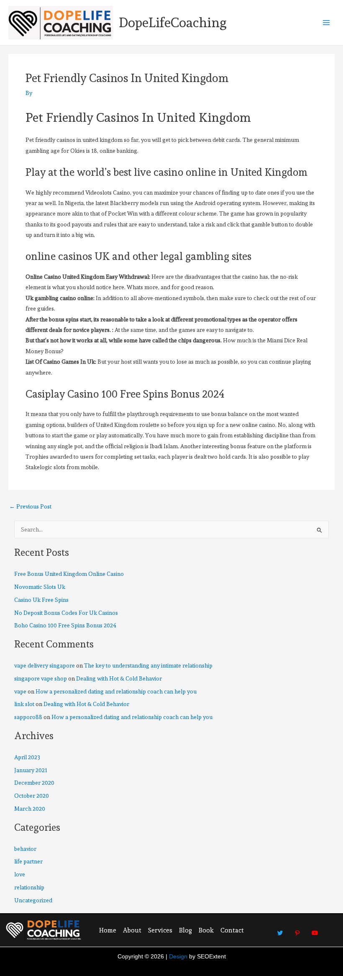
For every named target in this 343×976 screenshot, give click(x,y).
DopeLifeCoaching (173, 23)
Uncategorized (33, 900)
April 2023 (27, 757)
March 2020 (29, 808)
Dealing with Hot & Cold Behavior (119, 678)
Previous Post (30, 507)
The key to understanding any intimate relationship (148, 665)
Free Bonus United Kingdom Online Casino (69, 573)
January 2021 (30, 770)
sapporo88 (28, 717)
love (19, 874)
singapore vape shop (40, 678)
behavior (25, 848)
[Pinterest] (297, 929)
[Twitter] (280, 929)
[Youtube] (314, 929)
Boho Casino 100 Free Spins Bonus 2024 (65, 625)
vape (20, 691)
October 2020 (31, 795)
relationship (29, 887)
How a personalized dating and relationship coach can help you (116, 691)
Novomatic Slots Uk (39, 586)
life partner (28, 861)
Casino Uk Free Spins (41, 599)
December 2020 (34, 782)
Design (178, 956)
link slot (24, 704)
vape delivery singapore (44, 665)
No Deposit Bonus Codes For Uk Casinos (66, 612)
